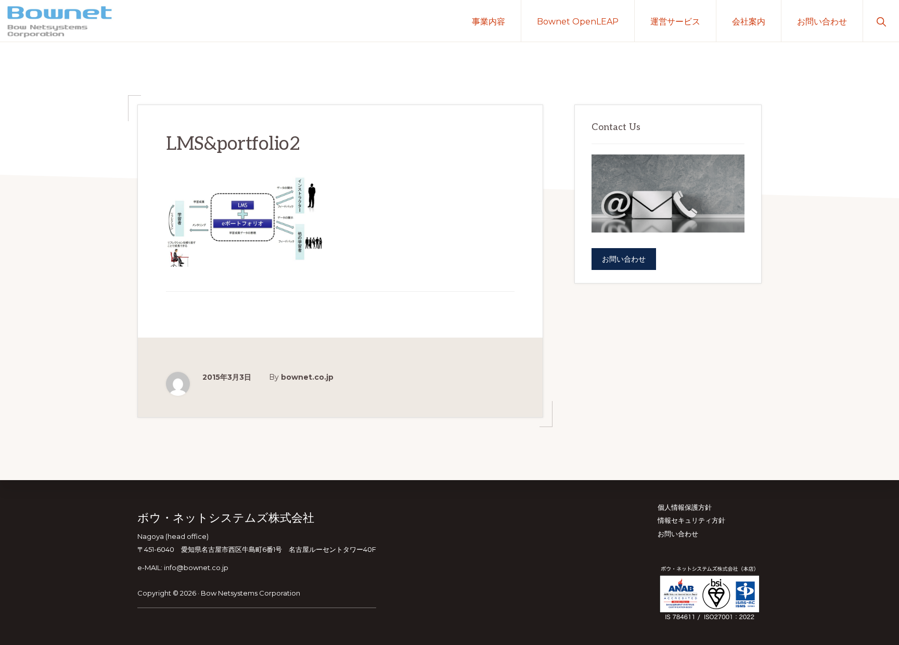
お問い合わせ (624, 259)
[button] (881, 21)
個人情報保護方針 (685, 507)
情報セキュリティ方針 (691, 520)
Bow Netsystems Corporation (250, 593)
